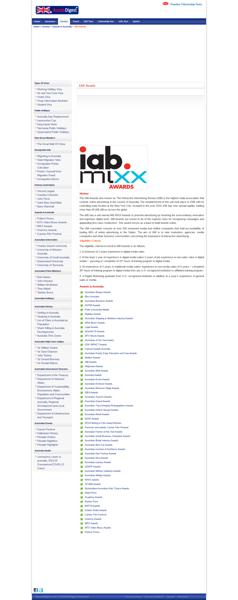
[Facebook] (36, 591)
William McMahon (47, 284)
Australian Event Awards (97, 379)
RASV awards (92, 479)
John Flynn (43, 198)
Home (37, 21)
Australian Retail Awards (97, 414)
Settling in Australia (48, 312)
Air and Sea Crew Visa (50, 93)
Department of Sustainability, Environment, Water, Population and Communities (53, 390)
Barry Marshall (45, 206)
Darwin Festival (46, 429)
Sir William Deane (47, 347)
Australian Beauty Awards (98, 292)
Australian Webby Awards (98, 475)
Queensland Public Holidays (53, 131)
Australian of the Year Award (99, 340)
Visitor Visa (43, 96)
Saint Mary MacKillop (49, 202)
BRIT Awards (91, 523)
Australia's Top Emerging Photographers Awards (109, 405)
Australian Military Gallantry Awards (103, 471)
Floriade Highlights (47, 444)
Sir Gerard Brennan (48, 359)
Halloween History (47, 433)
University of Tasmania (50, 265)
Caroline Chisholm (47, 194)
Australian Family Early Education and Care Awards (111, 353)
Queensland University (50, 261)
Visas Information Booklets (52, 100)
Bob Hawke (44, 277)
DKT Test (88, 21)
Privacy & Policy (133, 597)
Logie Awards (91, 327)
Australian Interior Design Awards (101, 410)
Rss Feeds (183, 597)
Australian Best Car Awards (99, 445)
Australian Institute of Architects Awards (105, 449)
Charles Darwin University (52, 245)
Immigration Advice (48, 179)
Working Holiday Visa (49, 89)
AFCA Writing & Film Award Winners (103, 423)
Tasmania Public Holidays (52, 128)
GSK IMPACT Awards (96, 344)
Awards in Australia (62, 26)
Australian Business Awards (99, 301)
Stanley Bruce (45, 292)
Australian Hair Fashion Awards (100, 453)
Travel (76, 21)
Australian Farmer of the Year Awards (103, 431)
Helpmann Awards (94, 366)
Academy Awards (93, 497)
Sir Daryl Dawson (47, 351)
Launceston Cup (46, 120)
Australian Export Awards (97, 401)
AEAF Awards (92, 418)
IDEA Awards (91, 392)
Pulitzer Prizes (92, 532)
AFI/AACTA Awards (95, 331)
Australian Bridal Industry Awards (101, 440)
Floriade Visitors (46, 437)
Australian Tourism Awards (98, 397)
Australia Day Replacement (52, 116)
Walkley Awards (93, 314)
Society (64, 21)
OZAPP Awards (93, 466)
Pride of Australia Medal (97, 309)
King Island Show (47, 124)
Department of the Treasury (52, 375)
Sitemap (170, 597)
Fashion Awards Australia (97, 349)
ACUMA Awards (93, 484)
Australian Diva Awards (96, 458)
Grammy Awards (93, 519)
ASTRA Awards (92, 305)
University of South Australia (53, 257)
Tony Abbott (44, 288)
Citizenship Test (106, 21)
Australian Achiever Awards (98, 383)
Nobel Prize (91, 493)
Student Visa (44, 104)
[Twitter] (41, 591)
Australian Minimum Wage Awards (102, 388)
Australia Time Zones (49, 335)
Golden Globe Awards (96, 510)
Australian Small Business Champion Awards (107, 436)
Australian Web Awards (96, 370)
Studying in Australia (48, 316)
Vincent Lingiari (46, 191)
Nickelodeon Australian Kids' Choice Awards (107, 488)
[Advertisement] (119, 53)
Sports (136, 21)
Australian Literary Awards (98, 462)
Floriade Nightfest (47, 440)
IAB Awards (91, 362)
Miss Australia (92, 296)
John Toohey (44, 355)
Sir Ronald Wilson (47, 363)
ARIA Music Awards (95, 322)
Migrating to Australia (49, 156)
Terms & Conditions (154, 597)
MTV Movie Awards (95, 336)
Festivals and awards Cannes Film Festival (106, 427)
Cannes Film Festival (95, 514)
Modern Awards (92, 357)
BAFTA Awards (92, 506)
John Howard (44, 280)
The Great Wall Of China (51, 143)
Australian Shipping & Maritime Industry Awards (109, 318)
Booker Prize (91, 501)
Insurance (50, 21)
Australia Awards (93, 375)
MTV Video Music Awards (98, 527)
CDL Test (123, 21)
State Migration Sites (49, 159)
